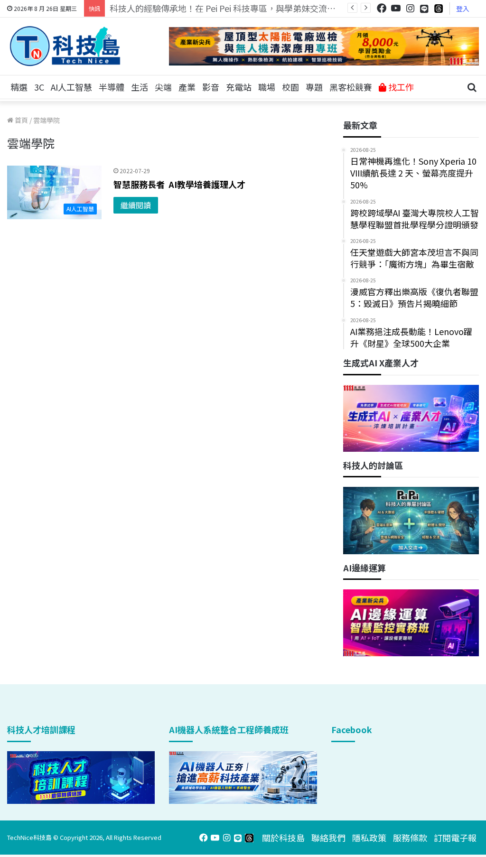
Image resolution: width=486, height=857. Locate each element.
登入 (462, 8)
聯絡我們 (328, 837)
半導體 (111, 87)
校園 (290, 87)
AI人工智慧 (71, 87)
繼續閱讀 (136, 205)
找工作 (400, 87)
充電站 (239, 87)
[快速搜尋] (472, 87)
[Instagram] (410, 8)
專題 (314, 87)
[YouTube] (396, 8)
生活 (139, 87)
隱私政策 (369, 837)
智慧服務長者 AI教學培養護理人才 (179, 184)
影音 (210, 87)
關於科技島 (283, 837)
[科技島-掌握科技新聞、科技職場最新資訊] (65, 46)
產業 (187, 87)
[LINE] (424, 8)
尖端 (163, 87)
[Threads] (438, 8)
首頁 (20, 120)
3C (39, 87)
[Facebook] (381, 8)
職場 (266, 87)
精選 (19, 87)
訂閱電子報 (455, 837)
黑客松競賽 (350, 87)
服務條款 (410, 837)
